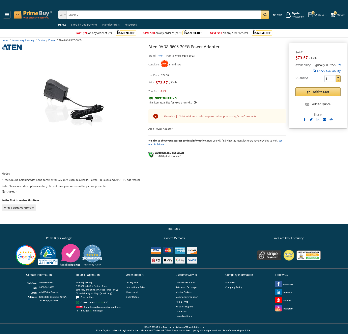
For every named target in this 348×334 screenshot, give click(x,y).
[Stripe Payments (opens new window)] (269, 255)
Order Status (132, 296)
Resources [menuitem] (130, 24)
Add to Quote (321, 104)
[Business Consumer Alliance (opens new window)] (48, 255)
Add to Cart (321, 92)
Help (279, 14)
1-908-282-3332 (46, 287)
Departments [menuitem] (84, 24)
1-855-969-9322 (46, 282)
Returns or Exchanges (186, 287)
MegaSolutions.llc (195, 327)
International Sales (135, 287)
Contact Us (181, 311)
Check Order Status (185, 282)
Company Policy (233, 287)
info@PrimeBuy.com (49, 292)
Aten (160, 55)
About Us (230, 282)
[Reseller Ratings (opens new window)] (70, 255)
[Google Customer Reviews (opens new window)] (26, 255)
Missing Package (184, 292)
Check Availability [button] (329, 71)
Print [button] (331, 119)
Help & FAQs (182, 301)
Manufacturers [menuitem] (111, 24)
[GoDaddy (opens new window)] (308, 255)
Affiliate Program (184, 306)
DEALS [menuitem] (62, 24)
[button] (339, 64)
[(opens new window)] (73, 152)
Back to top (174, 228)
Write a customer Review (19, 208)
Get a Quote (132, 282)
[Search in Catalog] (265, 14)
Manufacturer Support (187, 296)
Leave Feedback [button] (184, 316)
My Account (132, 292)
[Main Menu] (7, 15)
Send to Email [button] (324, 119)
